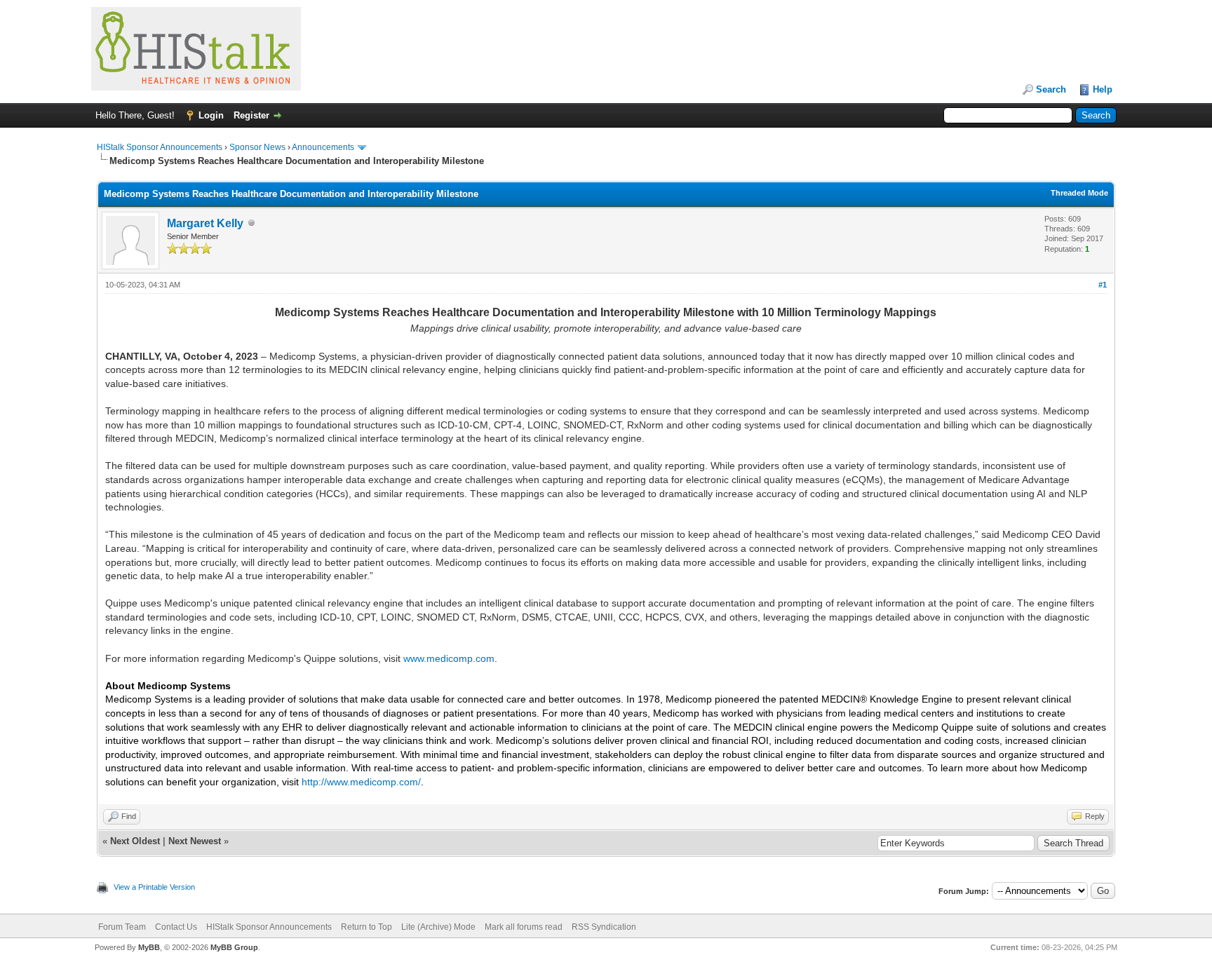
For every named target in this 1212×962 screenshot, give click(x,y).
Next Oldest (135, 841)
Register (251, 115)
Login (211, 115)
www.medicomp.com (448, 658)
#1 (1102, 284)
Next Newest (194, 841)
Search (1051, 89)
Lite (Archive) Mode (438, 927)
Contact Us (176, 927)
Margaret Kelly (205, 223)
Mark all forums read (524, 927)
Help (1102, 89)
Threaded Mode (1079, 193)
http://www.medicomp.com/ (361, 781)
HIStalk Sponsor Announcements (159, 147)
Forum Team (122, 927)
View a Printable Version (154, 887)
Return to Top (366, 927)
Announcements (323, 147)
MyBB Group (234, 947)
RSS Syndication (604, 927)
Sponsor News (257, 147)
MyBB (149, 947)
